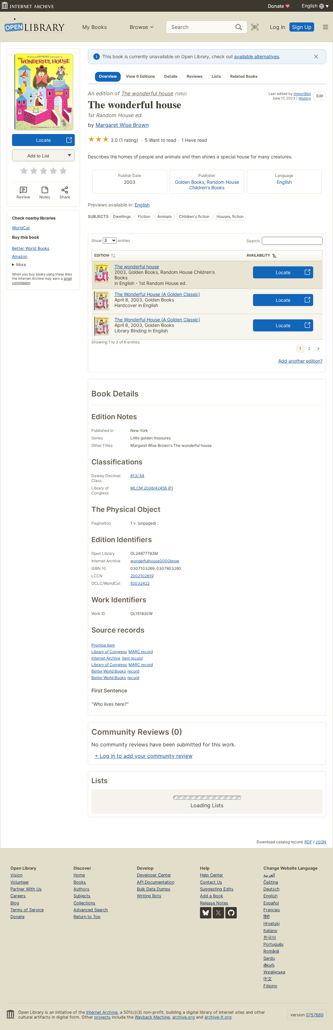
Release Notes (214, 903)
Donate (279, 6)
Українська (274, 972)
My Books (94, 27)
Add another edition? (300, 361)
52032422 (140, 583)
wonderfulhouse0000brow (154, 560)
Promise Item (103, 645)
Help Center (211, 875)
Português (273, 944)
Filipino (270, 985)
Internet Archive (105, 658)
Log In (277, 27)
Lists (216, 76)
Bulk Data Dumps (153, 889)
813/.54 (137, 475)
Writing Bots (149, 895)
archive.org (183, 1017)
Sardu (269, 958)
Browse (139, 27)
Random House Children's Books (214, 184)
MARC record (140, 651)
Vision (16, 875)
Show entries (110, 240)
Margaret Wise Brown (122, 125)
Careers (18, 895)
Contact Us (211, 882)
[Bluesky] (205, 912)
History (305, 98)
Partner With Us (26, 889)
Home (79, 875)
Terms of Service (27, 909)
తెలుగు (268, 965)
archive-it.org (218, 1017)
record (133, 671)
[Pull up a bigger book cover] (43, 128)
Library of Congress (109, 651)
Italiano (270, 930)
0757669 (315, 1014)
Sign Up (302, 27)
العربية (269, 875)
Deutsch (271, 889)
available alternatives (256, 56)
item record (132, 658)
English (284, 182)
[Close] (316, 56)
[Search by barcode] (255, 27)
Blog (14, 903)
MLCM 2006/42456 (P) (151, 488)
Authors (81, 889)
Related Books (244, 76)
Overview (108, 76)
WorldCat (21, 227)
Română (271, 951)
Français (271, 909)
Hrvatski (271, 923)
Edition (101, 255)
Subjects (81, 895)
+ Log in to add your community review (144, 756)
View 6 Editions (140, 76)
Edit (319, 95)
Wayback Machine (152, 1017)
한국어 (269, 937)
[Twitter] (218, 912)
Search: (253, 240)
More (21, 264)
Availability (258, 255)
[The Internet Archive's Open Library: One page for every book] (34, 27)
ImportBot (302, 93)
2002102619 (141, 575)
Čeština (270, 882)
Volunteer (19, 882)
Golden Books (189, 182)
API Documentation (155, 882)
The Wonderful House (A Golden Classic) (157, 294)
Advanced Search (90, 909)
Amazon (19, 256)
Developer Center (154, 875)
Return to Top (86, 916)
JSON (320, 841)
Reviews (195, 76)
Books (79, 882)
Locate (43, 140)
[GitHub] (231, 912)
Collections (84, 903)
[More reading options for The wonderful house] (69, 155)
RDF (308, 841)
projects (102, 1017)
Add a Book (211, 895)
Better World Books (30, 248)
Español (271, 903)
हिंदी (266, 916)
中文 (267, 978)
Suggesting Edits (216, 889)
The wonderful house (147, 93)
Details (171, 76)
